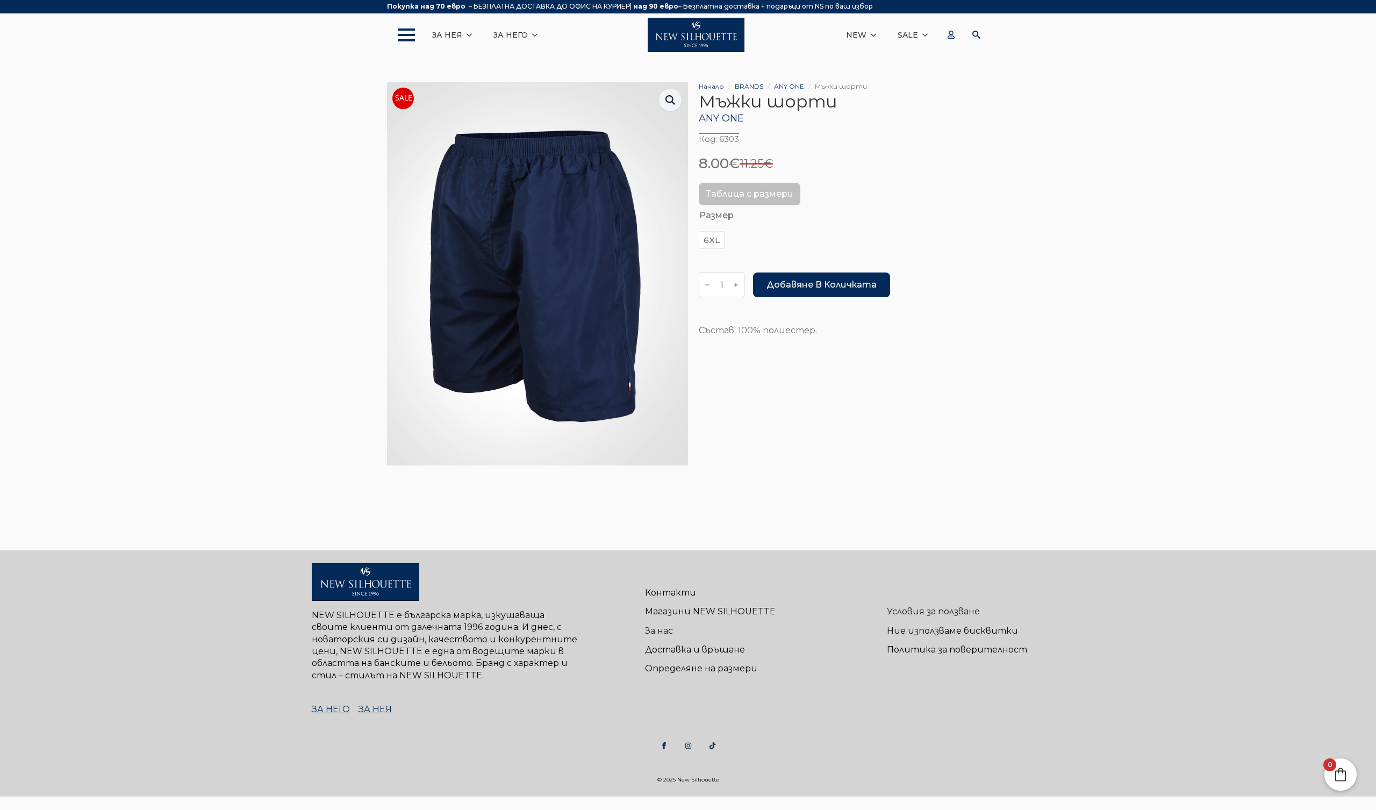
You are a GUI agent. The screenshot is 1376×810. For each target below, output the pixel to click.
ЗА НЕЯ (447, 35)
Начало (711, 86)
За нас (659, 631)
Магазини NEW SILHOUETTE (710, 611)
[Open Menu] (401, 35)
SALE (908, 35)
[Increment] (736, 285)
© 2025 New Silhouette (688, 779)
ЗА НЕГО (510, 35)
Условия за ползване (933, 611)
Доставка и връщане (695, 649)
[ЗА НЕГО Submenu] (538, 34)
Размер (716, 215)
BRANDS (749, 86)
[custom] (664, 746)
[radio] (712, 240)
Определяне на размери (701, 668)
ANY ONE (789, 86)
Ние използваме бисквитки (952, 631)
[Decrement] (707, 285)
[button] (670, 100)
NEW (856, 35)
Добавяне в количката (821, 284)
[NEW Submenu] (876, 34)
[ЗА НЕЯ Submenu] (472, 34)
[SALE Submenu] (928, 34)
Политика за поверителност (957, 649)
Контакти (670, 592)
